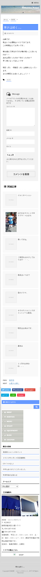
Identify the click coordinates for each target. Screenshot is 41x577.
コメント (10, 106)
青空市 (11, 380)
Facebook (18, 390)
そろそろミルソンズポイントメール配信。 (26, 311)
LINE (13, 395)
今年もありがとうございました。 (15, 469)
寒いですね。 (23, 239)
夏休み (20, 346)
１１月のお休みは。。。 (24, 364)
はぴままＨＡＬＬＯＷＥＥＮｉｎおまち (26, 214)
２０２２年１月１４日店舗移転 (14, 458)
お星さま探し (14, 383)
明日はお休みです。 (25, 328)
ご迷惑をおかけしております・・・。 (26, 258)
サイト (8, 146)
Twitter (7, 390)
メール (9, 138)
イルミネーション (24, 195)
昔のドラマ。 (23, 292)
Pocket (21, 395)
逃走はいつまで (24, 275)
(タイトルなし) (8, 463)
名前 (9, 130)
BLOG (9, 80)
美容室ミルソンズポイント (12, 452)
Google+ (30, 390)
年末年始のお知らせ (10, 475)
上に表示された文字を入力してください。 (19, 160)
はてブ (5, 395)
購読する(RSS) (10, 402)
